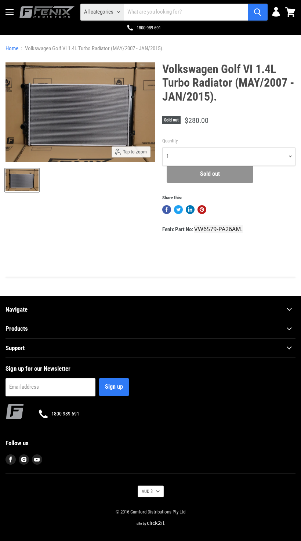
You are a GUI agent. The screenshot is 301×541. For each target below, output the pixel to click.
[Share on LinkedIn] (190, 209)
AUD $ (147, 491)
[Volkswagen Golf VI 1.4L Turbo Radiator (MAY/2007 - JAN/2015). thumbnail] (22, 180)
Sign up (114, 386)
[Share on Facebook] (166, 209)
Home (12, 49)
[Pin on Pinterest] (201, 209)
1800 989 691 (149, 27)
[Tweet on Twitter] (178, 209)
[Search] (258, 12)
